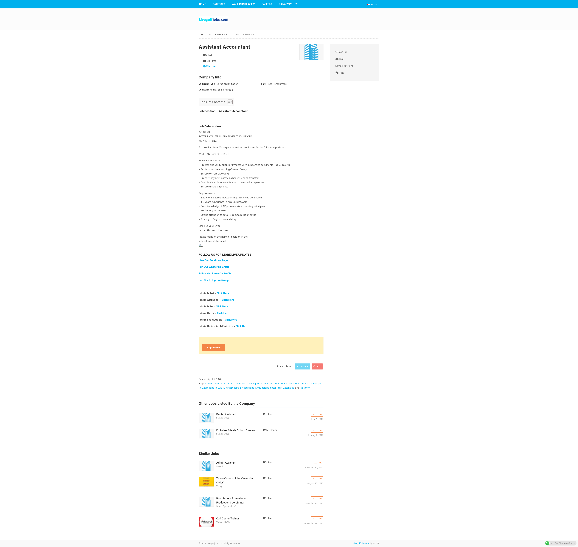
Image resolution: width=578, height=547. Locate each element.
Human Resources (223, 34)
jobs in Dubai (309, 383)
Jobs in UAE (215, 387)
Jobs (277, 383)
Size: (264, 83)
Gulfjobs (241, 383)
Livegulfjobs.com (361, 543)
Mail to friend (345, 65)
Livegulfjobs (247, 387)
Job (209, 34)
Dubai (374, 4)
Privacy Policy (288, 4)
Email (341, 59)
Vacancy (305, 387)
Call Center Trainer (227, 518)
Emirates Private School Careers (235, 430)
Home (202, 4)
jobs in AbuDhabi (290, 383)
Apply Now (213, 347)
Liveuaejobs (262, 387)
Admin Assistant (226, 462)
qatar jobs (276, 387)
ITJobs (265, 383)
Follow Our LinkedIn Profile (215, 273)
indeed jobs (253, 383)
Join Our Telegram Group (214, 280)
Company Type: (207, 83)
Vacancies (288, 387)
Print (341, 72)
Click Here (223, 293)
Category (219, 4)
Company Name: (208, 89)
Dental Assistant (226, 414)
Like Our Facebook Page (213, 260)
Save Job (342, 52)
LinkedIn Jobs (231, 387)
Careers (267, 4)
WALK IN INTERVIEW (243, 4)
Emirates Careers (225, 383)
